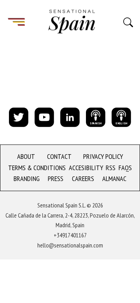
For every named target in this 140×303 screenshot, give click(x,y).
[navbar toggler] (16, 21)
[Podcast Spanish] (95, 116)
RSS (111, 167)
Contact (59, 156)
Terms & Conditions (37, 167)
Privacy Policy (103, 156)
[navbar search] (128, 21)
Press (55, 178)
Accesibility (86, 167)
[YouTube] (44, 116)
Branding (27, 178)
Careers (83, 178)
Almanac (114, 178)
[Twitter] (19, 116)
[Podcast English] (121, 116)
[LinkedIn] (70, 116)
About (26, 156)
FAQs (125, 167)
